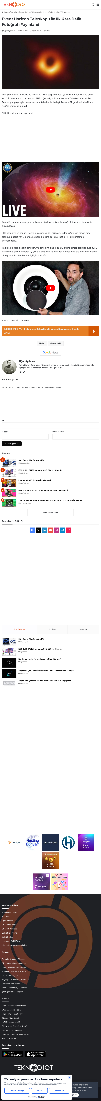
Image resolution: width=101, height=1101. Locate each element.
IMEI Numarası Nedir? (11, 1022)
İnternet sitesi (58, 432)
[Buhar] (24, 372)
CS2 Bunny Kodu (9, 925)
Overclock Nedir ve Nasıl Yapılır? (15, 1034)
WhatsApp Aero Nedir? (11, 1010)
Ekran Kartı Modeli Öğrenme (14, 959)
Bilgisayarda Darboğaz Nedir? (14, 1026)
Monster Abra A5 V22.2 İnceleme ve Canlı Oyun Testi (43, 490)
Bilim (15, 12)
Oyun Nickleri (7, 921)
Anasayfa (8, 12)
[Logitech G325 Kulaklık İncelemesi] (9, 483)
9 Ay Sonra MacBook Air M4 (31, 460)
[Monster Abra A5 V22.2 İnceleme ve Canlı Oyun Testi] (9, 493)
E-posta (5, 432)
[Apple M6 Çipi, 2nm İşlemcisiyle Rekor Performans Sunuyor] (9, 673)
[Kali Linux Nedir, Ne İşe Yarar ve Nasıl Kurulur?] (9, 663)
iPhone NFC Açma (9, 912)
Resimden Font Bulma (11, 984)
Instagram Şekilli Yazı (11, 941)
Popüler (52, 629)
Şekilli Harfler (7, 937)
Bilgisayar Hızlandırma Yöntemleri (16, 979)
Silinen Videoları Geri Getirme (14, 967)
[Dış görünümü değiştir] (93, 5)
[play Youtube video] (50, 189)
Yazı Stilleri (6, 917)
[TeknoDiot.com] (14, 4)
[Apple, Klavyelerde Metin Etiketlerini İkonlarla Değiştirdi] (9, 683)
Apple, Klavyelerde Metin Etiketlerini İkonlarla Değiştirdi (44, 681)
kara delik (57, 343)
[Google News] (50, 353)
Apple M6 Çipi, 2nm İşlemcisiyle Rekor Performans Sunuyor (46, 671)
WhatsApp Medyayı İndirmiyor (14, 988)
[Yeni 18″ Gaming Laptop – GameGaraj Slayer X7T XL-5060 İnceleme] (9, 503)
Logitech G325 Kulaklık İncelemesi (34, 480)
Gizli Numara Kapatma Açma (14, 963)
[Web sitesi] (20, 372)
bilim (42, 343)
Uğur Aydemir (9, 31)
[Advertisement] (50, 136)
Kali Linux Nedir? (9, 1038)
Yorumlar (83, 629)
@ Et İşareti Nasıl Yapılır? (12, 992)
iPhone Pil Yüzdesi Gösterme (14, 971)
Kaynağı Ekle (72, 1095)
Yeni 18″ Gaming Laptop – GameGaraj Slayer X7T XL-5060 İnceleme (50, 500)
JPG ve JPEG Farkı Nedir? (13, 1030)
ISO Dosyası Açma (10, 975)
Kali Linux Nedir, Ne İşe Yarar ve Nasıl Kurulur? (40, 659)
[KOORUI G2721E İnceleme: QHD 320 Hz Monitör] (9, 473)
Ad (3, 420)
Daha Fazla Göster (50, 513)
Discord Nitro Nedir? (10, 1018)
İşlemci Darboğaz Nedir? (12, 1014)
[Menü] (97, 5)
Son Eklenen (19, 629)
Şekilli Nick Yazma (9, 933)
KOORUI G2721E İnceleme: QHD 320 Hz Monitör (40, 470)
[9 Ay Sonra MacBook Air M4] (9, 463)
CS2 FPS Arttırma (9, 929)
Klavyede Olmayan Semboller (14, 945)
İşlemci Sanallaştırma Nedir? (14, 1006)
